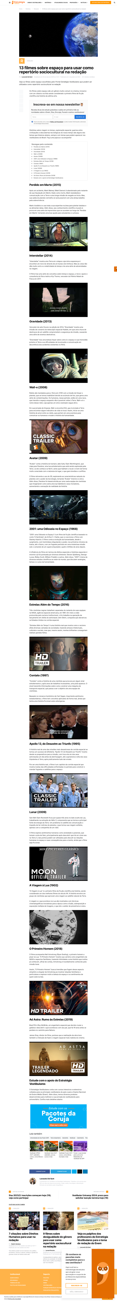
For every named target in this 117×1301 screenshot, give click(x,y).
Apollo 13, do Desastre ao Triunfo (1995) (46, 166)
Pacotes (46, 1277)
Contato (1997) (38, 163)
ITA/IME (45, 1280)
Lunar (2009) (38, 168)
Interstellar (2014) (39, 149)
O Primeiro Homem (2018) (42, 173)
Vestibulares (47, 1285)
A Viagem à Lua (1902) (41, 171)
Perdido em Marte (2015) (42, 147)
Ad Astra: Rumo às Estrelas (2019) (44, 175)
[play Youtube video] (58, 234)
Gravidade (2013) (39, 151)
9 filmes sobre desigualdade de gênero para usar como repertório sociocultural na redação (57, 1240)
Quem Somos (14, 1277)
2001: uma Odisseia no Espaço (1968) (45, 159)
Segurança (14, 1280)
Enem (45, 1282)
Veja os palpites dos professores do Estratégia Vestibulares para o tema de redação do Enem (92, 1238)
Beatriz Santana (16, 1244)
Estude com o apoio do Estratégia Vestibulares (48, 178)
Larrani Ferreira (50, 1250)
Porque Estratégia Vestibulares (54, 1287)
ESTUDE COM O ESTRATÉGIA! (100, 2)
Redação (36, 9)
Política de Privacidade (56, 121)
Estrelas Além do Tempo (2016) (44, 161)
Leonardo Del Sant (27, 77)
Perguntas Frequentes (51, 1290)
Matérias (28, 9)
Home (20, 9)
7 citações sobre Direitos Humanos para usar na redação (23, 1237)
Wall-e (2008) (38, 154)
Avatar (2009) (38, 156)
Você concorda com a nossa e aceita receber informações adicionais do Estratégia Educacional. (60, 122)
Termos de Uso (15, 1282)
